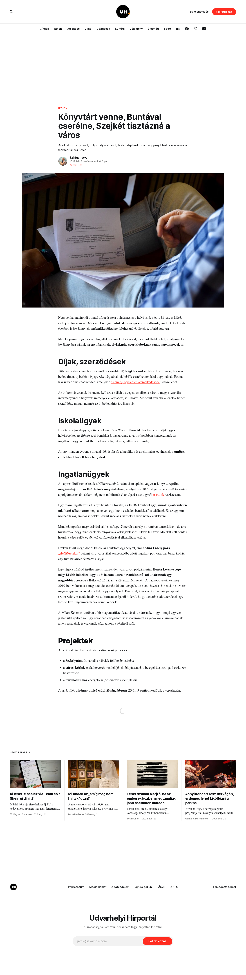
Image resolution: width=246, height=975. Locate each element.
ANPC (174, 887)
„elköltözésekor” (69, 553)
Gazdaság (103, 28)
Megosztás (77, 165)
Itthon (58, 28)
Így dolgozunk (144, 887)
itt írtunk (158, 494)
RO (178, 28)
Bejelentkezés (199, 11)
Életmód (153, 28)
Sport (167, 28)
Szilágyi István (79, 157)
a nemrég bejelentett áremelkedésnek (135, 382)
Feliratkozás (224, 11)
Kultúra (120, 28)
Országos (73, 28)
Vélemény (136, 28)
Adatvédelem (120, 887)
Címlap (44, 28)
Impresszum (76, 887)
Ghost (232, 887)
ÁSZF (162, 887)
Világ (88, 28)
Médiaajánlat (97, 887)
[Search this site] (11, 12)
